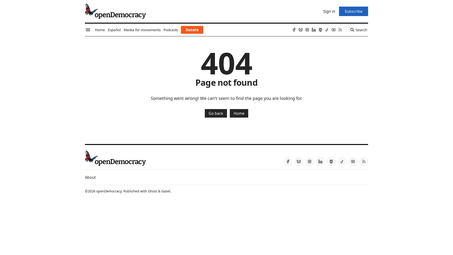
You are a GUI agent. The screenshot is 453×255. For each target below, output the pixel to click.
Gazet (165, 191)
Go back (216, 113)
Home (239, 113)
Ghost (152, 191)
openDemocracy (109, 191)
